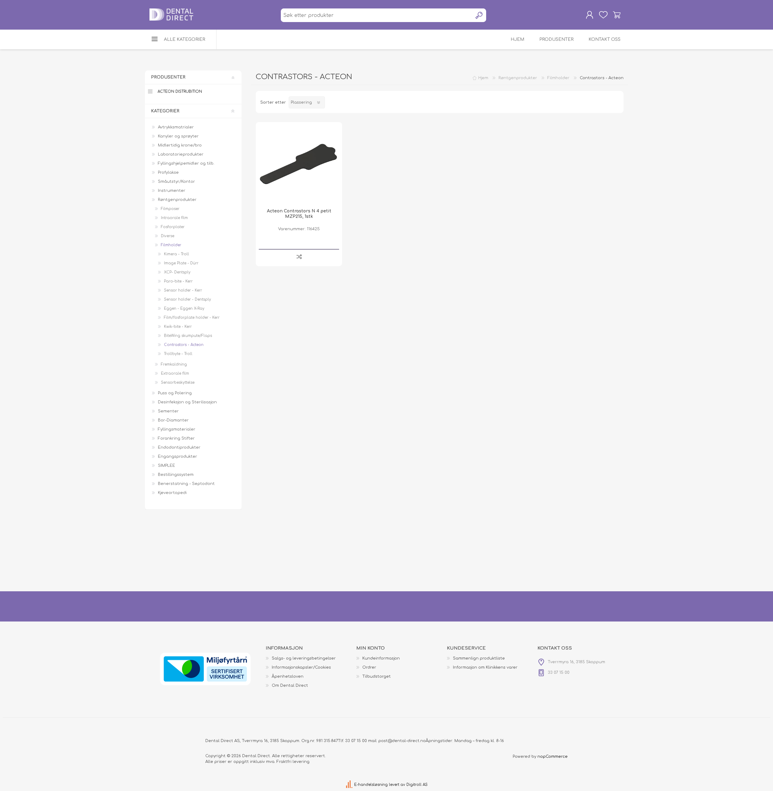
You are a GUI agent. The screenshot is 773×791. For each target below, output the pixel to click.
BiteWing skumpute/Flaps (188, 336)
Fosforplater (172, 227)
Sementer (168, 411)
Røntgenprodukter (177, 200)
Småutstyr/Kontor (176, 181)
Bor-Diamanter (173, 420)
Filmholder (171, 245)
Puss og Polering (175, 393)
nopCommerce (552, 756)
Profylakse (168, 172)
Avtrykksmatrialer (176, 127)
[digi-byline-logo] (349, 785)
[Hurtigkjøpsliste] (603, 14)
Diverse (167, 236)
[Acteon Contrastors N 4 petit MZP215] (299, 165)
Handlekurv (617, 14)
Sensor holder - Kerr (183, 290)
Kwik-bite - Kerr (178, 326)
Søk (479, 15)
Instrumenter (171, 191)
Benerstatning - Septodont (186, 484)
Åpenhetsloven (287, 676)
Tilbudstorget (376, 676)
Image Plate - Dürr (181, 263)
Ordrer (369, 667)
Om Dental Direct (290, 685)
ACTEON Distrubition (180, 91)
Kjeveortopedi (172, 493)
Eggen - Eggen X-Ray (184, 308)
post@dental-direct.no (402, 741)
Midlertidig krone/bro (180, 145)
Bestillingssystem (176, 475)
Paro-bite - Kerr (178, 281)
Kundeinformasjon (381, 658)
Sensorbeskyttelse (177, 382)
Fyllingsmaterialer (176, 429)
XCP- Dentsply (177, 272)
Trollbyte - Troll (178, 354)
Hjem (483, 78)
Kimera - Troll (176, 254)
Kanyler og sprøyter (178, 136)
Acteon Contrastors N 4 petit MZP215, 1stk (299, 214)
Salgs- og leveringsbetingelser (304, 658)
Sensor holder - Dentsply (187, 299)
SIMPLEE (166, 465)
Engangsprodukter (177, 456)
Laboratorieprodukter (181, 154)
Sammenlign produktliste (479, 658)
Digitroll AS (417, 785)
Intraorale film (174, 218)
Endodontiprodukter (179, 447)
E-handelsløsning (371, 785)
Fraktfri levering (293, 762)
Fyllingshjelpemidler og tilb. (186, 163)
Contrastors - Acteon (184, 345)
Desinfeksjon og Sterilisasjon (187, 402)
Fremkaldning (174, 364)
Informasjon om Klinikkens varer (485, 667)
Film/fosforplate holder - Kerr (192, 317)
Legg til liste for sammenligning (299, 256)
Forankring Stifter (176, 438)
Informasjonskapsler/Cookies (301, 667)
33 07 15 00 (356, 741)
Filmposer (170, 209)
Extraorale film (175, 373)
